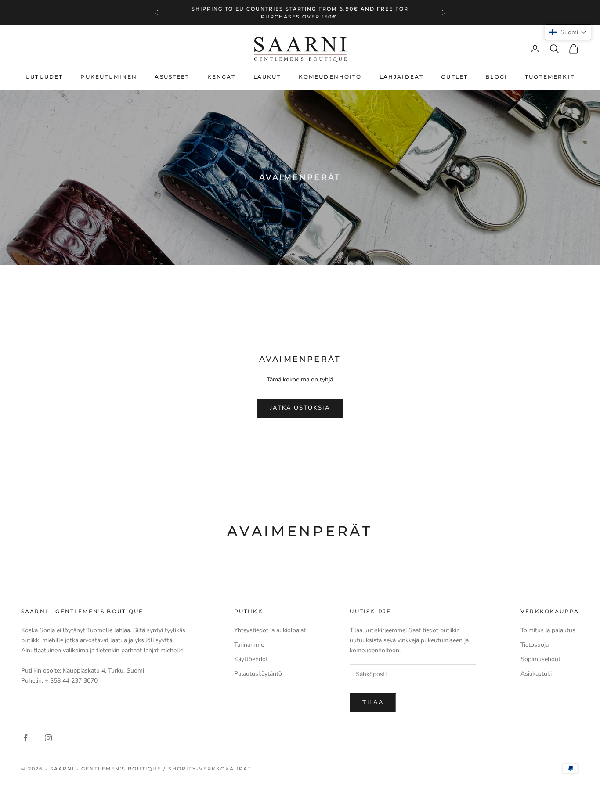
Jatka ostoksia (300, 408)
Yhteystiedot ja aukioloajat (270, 630)
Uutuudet (44, 76)
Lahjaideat (402, 76)
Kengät (221, 76)
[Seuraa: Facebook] (25, 738)
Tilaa (372, 702)
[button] (568, 32)
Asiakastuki (536, 673)
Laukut (267, 76)
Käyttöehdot (251, 659)
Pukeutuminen (108, 76)
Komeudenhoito (330, 76)
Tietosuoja (534, 644)
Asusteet (172, 76)
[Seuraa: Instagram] (48, 738)
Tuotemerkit (550, 76)
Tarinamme (249, 644)
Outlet (454, 76)
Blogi (496, 76)
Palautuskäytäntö (258, 673)
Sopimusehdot (540, 659)
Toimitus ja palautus (547, 630)
